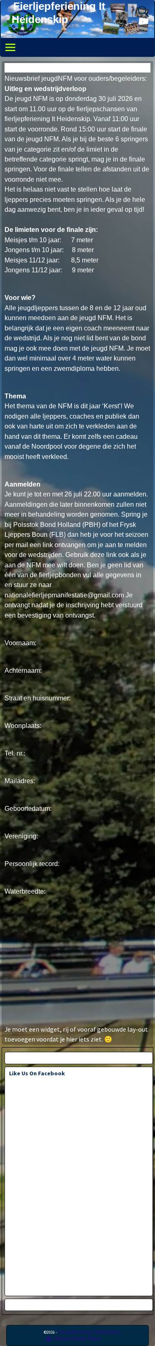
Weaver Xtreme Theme (78, 1338)
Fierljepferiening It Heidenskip (89, 1332)
